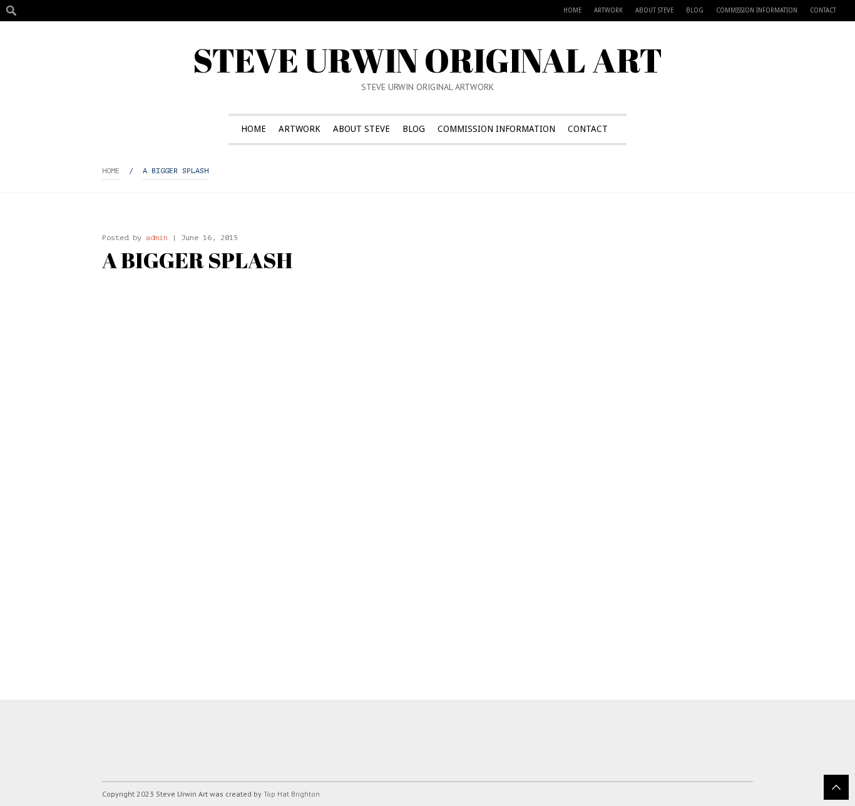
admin (157, 237)
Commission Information (756, 10)
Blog (695, 10)
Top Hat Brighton (292, 793)
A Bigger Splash (175, 170)
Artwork (608, 10)
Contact (823, 10)
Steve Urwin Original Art (427, 60)
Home (572, 10)
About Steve (654, 10)
